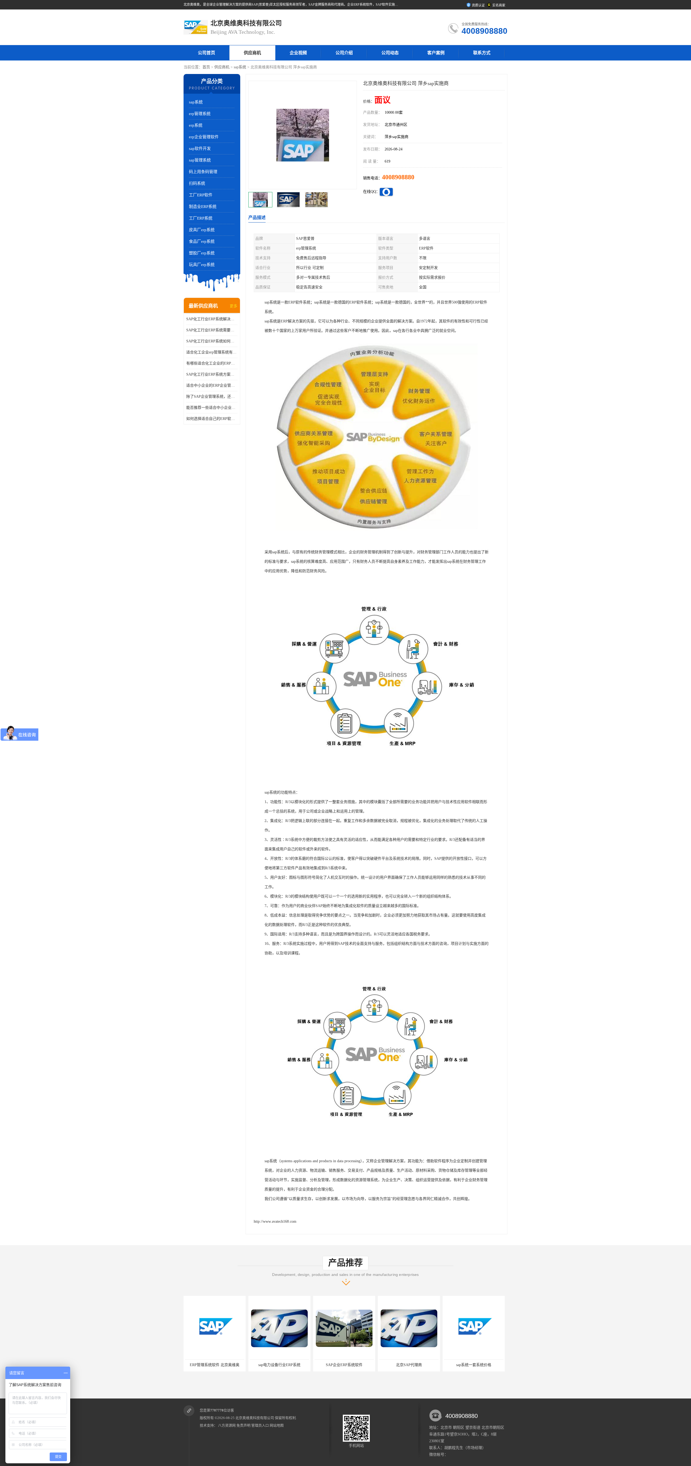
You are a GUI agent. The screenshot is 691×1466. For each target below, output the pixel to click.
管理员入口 (260, 1425)
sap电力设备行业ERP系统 (215, 1365)
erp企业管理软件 (204, 137)
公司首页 (206, 52)
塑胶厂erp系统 (202, 253)
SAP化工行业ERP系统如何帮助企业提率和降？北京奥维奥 (212, 341)
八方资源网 (227, 1425)
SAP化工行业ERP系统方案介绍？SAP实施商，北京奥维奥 (212, 374)
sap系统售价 (474, 1365)
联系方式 (481, 52)
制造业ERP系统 (202, 206)
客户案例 (436, 52)
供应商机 (252, 52)
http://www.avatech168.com (275, 1221)
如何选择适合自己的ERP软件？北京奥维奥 (212, 419)
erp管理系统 (200, 114)
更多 (233, 306)
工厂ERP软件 (200, 195)
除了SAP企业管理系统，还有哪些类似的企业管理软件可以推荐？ (212, 397)
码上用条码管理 (203, 172)
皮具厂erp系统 (202, 230)
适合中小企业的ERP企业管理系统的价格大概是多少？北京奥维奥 (212, 385)
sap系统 (240, 67)
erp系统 (195, 125)
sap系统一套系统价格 (408, 1365)
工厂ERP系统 (200, 218)
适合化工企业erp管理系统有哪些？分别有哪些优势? (212, 352)
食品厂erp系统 (202, 241)
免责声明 (243, 1425)
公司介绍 (344, 52)
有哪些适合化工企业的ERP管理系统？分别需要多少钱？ (212, 363)
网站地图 (277, 1425)
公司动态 (390, 52)
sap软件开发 (200, 148)
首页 (206, 67)
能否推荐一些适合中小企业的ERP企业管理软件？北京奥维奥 (212, 408)
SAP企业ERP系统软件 (279, 1365)
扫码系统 (197, 183)
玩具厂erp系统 (202, 264)
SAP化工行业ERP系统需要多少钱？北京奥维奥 (212, 330)
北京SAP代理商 (344, 1365)
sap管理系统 (200, 160)
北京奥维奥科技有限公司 (254, 1418)
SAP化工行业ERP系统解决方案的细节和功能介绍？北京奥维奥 (212, 319)
